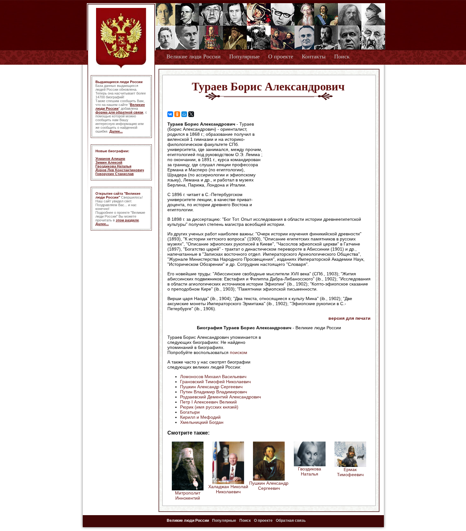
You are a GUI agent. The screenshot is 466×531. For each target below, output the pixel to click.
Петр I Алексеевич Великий (208, 401)
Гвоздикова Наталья (113, 166)
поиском (238, 352)
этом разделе (127, 220)
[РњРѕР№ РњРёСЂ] (184, 114)
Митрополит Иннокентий (187, 495)
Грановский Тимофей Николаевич (215, 381)
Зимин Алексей (108, 162)
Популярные (244, 56)
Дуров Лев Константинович (119, 170)
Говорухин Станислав (114, 174)
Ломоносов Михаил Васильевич (213, 376)
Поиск (342, 56)
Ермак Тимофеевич (350, 472)
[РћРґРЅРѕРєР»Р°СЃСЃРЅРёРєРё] (177, 114)
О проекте (280, 56)
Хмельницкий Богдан (201, 422)
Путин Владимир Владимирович (213, 391)
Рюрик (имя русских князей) (209, 407)
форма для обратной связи (119, 112)
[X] (191, 114)
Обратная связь (291, 520)
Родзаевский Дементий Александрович (220, 396)
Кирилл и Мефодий (200, 417)
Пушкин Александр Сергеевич (211, 386)
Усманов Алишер (110, 159)
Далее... (116, 131)
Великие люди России (193, 56)
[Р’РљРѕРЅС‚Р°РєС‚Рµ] (170, 114)
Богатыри (190, 412)
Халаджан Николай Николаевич (228, 489)
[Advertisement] (316, 162)
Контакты (314, 56)
